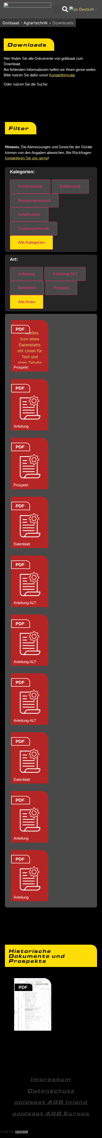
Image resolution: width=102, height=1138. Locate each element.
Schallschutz (29, 214)
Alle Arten (26, 302)
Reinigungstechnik (34, 200)
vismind (21, 1131)
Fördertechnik (30, 186)
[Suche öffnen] (65, 9)
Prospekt (61, 288)
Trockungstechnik (33, 228)
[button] (57, 9)
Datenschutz (51, 1090)
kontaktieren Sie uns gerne (26, 158)
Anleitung (26, 274)
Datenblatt (27, 288)
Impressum (51, 1079)
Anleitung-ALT (64, 274)
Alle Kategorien (31, 242)
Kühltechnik (70, 186)
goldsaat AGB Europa (51, 1113)
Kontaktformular (62, 75)
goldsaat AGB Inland (51, 1101)
